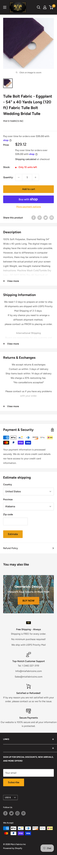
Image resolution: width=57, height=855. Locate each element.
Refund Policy (10, 548)
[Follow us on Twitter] (11, 813)
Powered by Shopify (12, 848)
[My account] (44, 7)
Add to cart (28, 189)
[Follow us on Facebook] (5, 813)
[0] (51, 7)
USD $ (8, 797)
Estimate (13, 534)
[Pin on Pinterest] (39, 217)
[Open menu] (4, 7)
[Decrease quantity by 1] (18, 177)
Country (7, 484)
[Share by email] (51, 217)
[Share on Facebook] (33, 217)
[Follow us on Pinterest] (23, 813)
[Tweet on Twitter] (45, 217)
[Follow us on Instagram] (17, 813)
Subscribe (13, 782)
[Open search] (38, 7)
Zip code (8, 514)
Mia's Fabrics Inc (13, 121)
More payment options (28, 206)
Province (8, 499)
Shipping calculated (25, 159)
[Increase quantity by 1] (35, 177)
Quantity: (8, 177)
